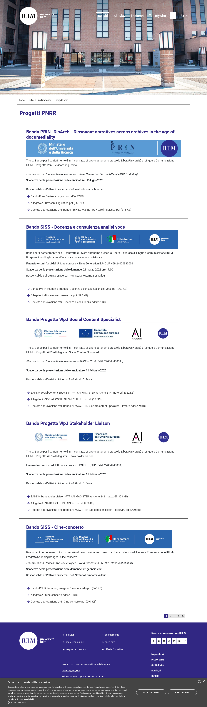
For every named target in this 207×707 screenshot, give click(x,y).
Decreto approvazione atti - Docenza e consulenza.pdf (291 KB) (69, 302)
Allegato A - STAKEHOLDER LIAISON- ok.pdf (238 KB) (62, 503)
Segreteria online (75, 642)
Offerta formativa (114, 649)
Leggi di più (29, 699)
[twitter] (159, 641)
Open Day (110, 642)
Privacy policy (157, 659)
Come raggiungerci (71, 670)
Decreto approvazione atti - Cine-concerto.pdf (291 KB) (63, 601)
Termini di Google (15, 699)
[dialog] (103, 692)
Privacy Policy (118, 696)
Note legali (156, 670)
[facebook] (153, 641)
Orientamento (112, 635)
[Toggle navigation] (173, 15)
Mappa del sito (158, 654)
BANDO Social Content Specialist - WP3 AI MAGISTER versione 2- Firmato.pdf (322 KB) (82, 392)
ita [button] (182, 15)
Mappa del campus (76, 649)
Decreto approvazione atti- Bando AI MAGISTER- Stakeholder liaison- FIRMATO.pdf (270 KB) (86, 510)
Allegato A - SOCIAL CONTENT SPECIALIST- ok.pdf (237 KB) (66, 399)
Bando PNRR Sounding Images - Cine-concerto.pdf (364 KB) (66, 588)
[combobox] (199, 681)
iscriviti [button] (102, 15)
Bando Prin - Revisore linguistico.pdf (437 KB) (58, 196)
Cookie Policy (157, 665)
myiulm (160, 15)
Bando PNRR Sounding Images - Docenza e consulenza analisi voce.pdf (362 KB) (79, 289)
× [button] (203, 681)
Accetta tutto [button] (151, 692)
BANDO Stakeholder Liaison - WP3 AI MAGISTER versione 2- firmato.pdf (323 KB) (79, 496)
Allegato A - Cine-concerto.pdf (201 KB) (54, 595)
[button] (69, 702)
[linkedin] (174, 641)
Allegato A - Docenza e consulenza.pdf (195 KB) (59, 295)
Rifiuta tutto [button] (182, 692)
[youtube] (164, 641)
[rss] (179, 641)
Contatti (155, 676)
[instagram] (169, 641)
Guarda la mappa (102, 664)
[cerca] (150, 16)
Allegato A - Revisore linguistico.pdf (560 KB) (57, 203)
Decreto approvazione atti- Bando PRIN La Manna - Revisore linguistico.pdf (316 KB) (81, 210)
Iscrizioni (70, 635)
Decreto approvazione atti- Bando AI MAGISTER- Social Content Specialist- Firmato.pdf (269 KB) (88, 406)
